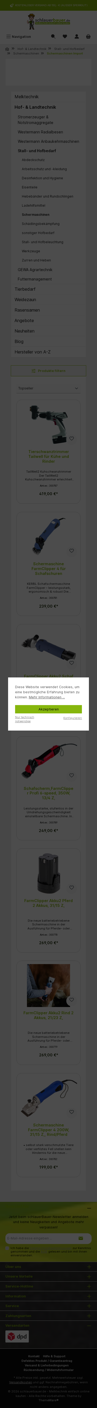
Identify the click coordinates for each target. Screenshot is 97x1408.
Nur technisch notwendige (24, 719)
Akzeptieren (49, 709)
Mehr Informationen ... (47, 697)
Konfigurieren (72, 718)
